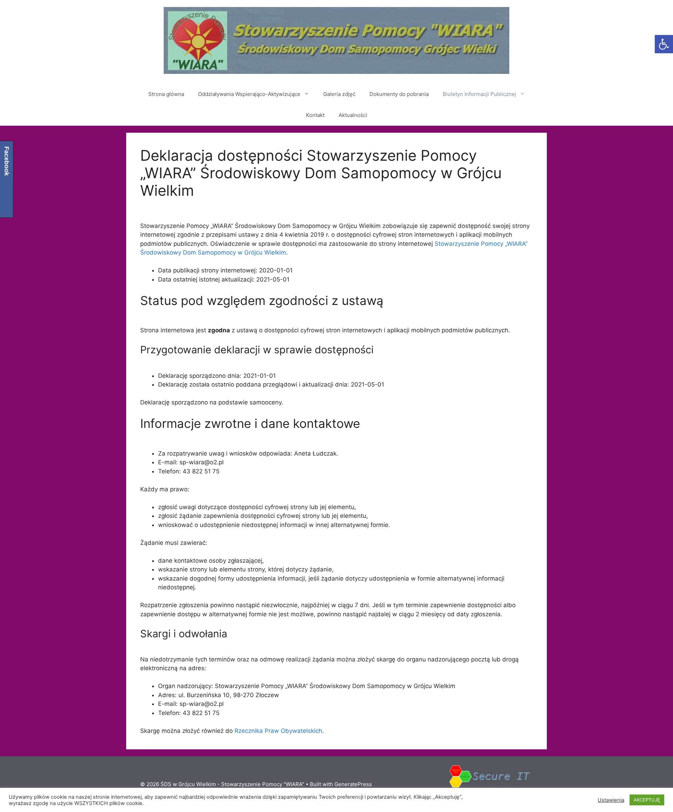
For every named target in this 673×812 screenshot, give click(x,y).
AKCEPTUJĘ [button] (647, 800)
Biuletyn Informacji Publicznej (479, 94)
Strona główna (166, 94)
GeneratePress (353, 784)
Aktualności (353, 115)
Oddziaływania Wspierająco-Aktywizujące (249, 94)
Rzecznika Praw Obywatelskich (278, 730)
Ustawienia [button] (611, 800)
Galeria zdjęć (339, 94)
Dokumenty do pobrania (399, 94)
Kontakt (315, 115)
